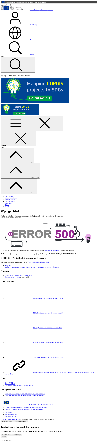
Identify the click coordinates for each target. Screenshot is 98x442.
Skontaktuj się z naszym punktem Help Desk (18, 275)
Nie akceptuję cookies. (20, 421)
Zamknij (4, 436)
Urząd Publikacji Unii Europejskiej (38, 262)
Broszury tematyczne (11, 198)
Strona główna (9, 196)
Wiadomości (8, 203)
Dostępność (8, 265)
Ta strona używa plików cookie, (10, 419)
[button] (16, 39)
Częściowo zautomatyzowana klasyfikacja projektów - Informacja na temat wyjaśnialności (32, 267)
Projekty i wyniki (10, 199)
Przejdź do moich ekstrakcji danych (11, 434)
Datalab (7, 205)
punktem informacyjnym (52, 250)
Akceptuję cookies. (7, 421)
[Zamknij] (1, 423)
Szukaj (31, 54)
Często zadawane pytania (12, 277)
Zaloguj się (33, 24)
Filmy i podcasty (10, 201)
